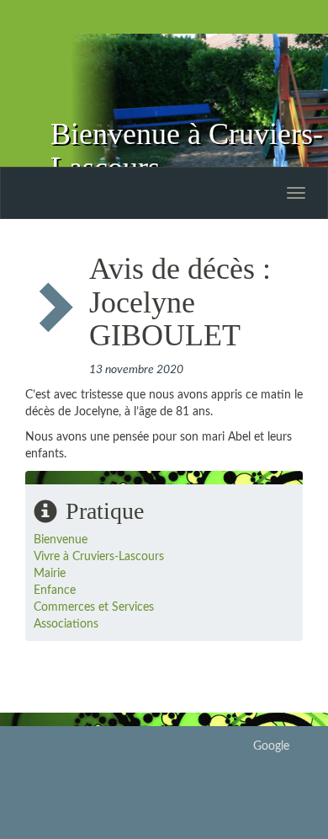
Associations (66, 624)
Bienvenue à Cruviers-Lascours (186, 150)
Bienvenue (60, 540)
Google (271, 746)
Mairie (50, 574)
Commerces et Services (94, 607)
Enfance (55, 590)
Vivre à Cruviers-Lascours (99, 557)
